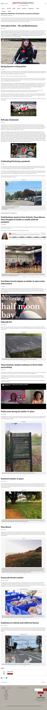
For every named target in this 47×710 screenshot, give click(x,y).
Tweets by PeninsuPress (23, 687)
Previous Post (4, 682)
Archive (40, 692)
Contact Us (6, 699)
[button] (45, 3)
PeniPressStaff (10, 671)
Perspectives (6, 695)
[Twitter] (4, 3)
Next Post (44, 682)
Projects (6, 696)
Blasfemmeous (14, 34)
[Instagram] (2, 3)
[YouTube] (6, 3)
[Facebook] (1, 3)
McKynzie (27, 35)
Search (41, 687)
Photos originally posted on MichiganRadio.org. (9, 212)
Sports (6, 692)
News (6, 689)
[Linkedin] (6, 678)
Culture (6, 693)
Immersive (6, 694)
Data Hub (6, 690)
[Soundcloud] (7, 3)
